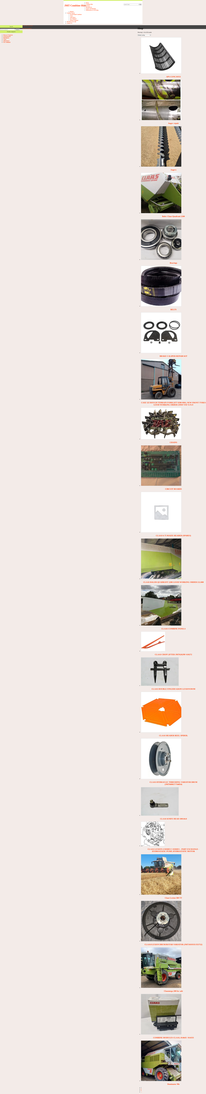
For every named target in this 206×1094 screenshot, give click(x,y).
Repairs (72, 11)
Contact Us (69, 23)
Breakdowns (89, 7)
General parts (7, 36)
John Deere (72, 17)
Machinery (6, 38)
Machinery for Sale (71, 21)
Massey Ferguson (74, 20)
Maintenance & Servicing (92, 10)
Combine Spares (71, 13)
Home (87, 2)
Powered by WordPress (27, 28)
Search (17, 29)
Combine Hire (89, 4)
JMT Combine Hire (75, 5)
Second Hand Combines (76, 14)
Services (88, 5)
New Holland (73, 18)
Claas (71, 16)
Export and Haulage (91, 8)
